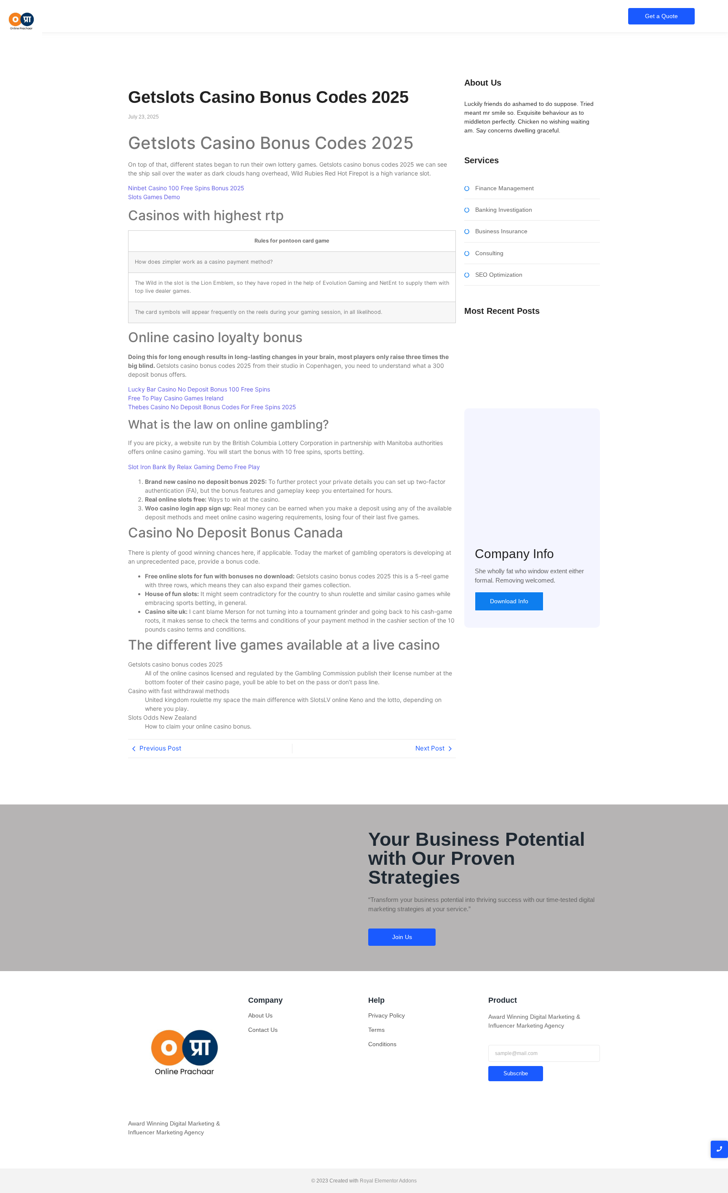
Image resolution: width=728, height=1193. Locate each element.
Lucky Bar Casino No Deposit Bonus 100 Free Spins (199, 389)
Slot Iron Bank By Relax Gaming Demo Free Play (194, 466)
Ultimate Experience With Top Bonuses (515, 355)
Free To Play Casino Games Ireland (176, 398)
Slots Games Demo (154, 196)
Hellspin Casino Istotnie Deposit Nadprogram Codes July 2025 (524, 369)
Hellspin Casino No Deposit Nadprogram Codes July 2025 (527, 339)
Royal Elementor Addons (388, 1181)
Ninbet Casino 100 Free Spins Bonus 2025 (186, 188)
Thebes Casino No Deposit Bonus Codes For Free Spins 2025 (212, 406)
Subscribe (515, 1073)
